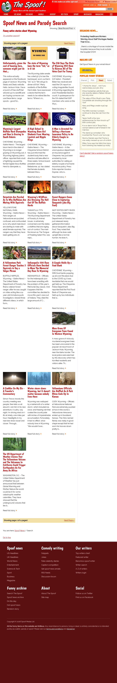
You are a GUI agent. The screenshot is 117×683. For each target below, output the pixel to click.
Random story (13, 609)
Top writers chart (83, 553)
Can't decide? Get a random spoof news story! (96, 154)
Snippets (45, 553)
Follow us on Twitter (84, 593)
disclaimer (71, 629)
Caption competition (49, 565)
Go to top (7, 537)
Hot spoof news (13, 605)
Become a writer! (111, 1)
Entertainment (13, 565)
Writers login (81, 573)
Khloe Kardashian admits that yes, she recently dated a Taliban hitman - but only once (97, 93)
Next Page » (69, 43)
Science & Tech (13, 569)
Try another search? (11, 36)
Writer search (81, 565)
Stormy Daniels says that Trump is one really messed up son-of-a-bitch (96, 139)
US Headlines (12, 553)
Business (11, 577)
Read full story (9, 109)
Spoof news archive (15, 597)
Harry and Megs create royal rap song (95, 107)
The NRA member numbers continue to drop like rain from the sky (95, 113)
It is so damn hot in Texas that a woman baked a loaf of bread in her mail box (96, 128)
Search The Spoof (14, 593)
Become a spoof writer (85, 561)
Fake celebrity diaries (50, 561)
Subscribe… (87, 70)
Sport (9, 573)
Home (6, 14)
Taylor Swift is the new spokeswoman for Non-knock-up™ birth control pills (96, 120)
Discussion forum (94, 1)
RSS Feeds (45, 573)
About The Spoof (48, 593)
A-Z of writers (81, 569)
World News (12, 561)
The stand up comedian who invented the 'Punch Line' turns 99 (95, 134)
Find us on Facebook (84, 597)
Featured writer (82, 557)
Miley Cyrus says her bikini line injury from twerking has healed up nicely (96, 144)
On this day (11, 601)
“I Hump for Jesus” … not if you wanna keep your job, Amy (94, 87)
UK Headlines (12, 557)
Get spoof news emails (50, 569)
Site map (45, 597)
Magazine (11, 580)
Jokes (43, 557)
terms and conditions (54, 629)
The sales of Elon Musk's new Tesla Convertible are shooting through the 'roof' (97, 100)
